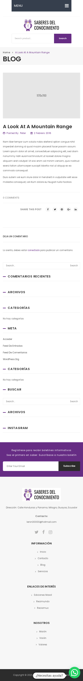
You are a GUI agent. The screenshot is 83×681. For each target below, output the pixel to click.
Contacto (43, 558)
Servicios (43, 571)
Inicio (43, 551)
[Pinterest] (61, 209)
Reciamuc (43, 608)
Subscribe (69, 466)
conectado (34, 250)
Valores (43, 644)
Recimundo (42, 601)
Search (63, 38)
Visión (42, 638)
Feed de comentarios (15, 352)
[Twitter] (54, 209)
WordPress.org (11, 359)
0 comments (11, 197)
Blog (42, 564)
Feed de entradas (13, 345)
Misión (43, 631)
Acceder (7, 339)
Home (6, 52)
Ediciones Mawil (43, 594)
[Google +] (68, 209)
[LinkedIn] (75, 209)
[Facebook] (47, 209)
